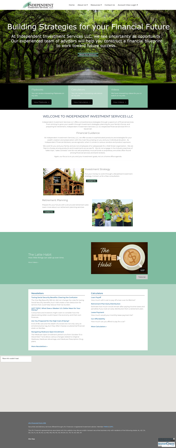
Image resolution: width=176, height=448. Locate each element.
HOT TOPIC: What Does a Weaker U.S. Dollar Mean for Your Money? (55, 309)
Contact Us (110, 5)
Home (72, 5)
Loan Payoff (96, 297)
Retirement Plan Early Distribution (105, 304)
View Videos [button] (118, 102)
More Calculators (99, 327)
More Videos (33, 262)
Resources (95, 5)
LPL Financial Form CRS (37, 423)
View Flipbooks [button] (40, 102)
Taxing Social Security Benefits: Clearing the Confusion (54, 297)
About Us (82, 5)
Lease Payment (97, 312)
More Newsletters (39, 346)
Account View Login (127, 5)
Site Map (31, 439)
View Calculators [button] (81, 102)
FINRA (106, 427)
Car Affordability (98, 319)
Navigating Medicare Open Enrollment (47, 332)
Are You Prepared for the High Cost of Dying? (50, 321)
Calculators (97, 293)
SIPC (111, 427)
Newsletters (37, 293)
